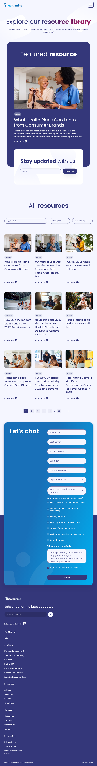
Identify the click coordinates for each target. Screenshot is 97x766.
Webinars (8, 694)
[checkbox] (66, 522)
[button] (90, 5)
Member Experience (13, 668)
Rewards (8, 660)
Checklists (9, 703)
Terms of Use (10, 746)
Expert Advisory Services (15, 677)
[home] (13, 5)
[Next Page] (68, 411)
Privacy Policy (10, 742)
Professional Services (13, 673)
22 (59, 411)
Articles (7, 690)
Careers (7, 729)
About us (8, 720)
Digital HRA (9, 664)
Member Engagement (14, 651)
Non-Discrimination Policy (13, 751)
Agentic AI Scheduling (14, 655)
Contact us (9, 725)
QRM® (6, 638)
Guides (7, 698)
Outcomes (9, 716)
